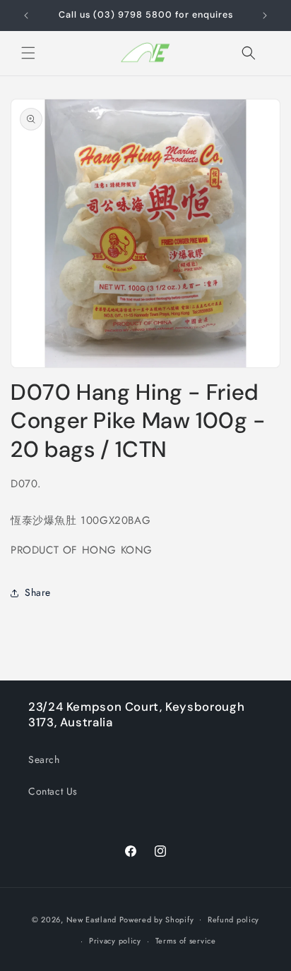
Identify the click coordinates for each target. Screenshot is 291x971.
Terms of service (185, 940)
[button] (28, 52)
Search (44, 759)
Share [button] (38, 592)
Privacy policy (115, 940)
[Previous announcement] (26, 15)
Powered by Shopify (156, 918)
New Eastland (91, 918)
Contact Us (53, 791)
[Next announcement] (264, 15)
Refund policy (233, 919)
